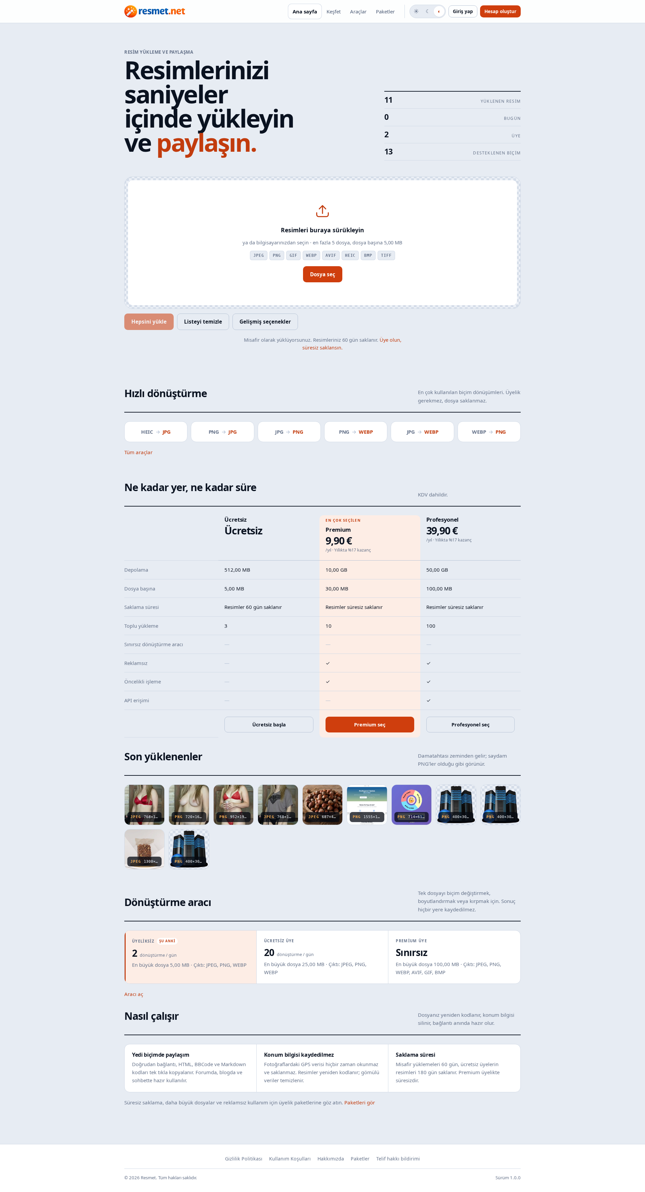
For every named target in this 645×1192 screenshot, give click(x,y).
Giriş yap (463, 11)
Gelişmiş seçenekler (265, 321)
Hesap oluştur (500, 11)
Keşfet (334, 11)
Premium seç (369, 724)
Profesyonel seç (470, 724)
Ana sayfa (305, 11)
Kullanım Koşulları (290, 1158)
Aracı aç (133, 994)
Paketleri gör (359, 1102)
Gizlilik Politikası (243, 1158)
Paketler (385, 11)
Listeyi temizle (203, 321)
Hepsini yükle (149, 321)
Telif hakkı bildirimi (398, 1158)
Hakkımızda (330, 1158)
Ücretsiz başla (269, 724)
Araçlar (358, 11)
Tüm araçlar (138, 452)
